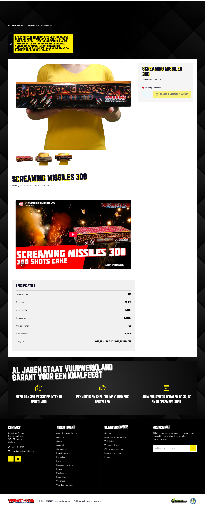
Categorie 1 (61, 445)
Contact (107, 433)
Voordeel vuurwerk (64, 485)
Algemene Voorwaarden (115, 437)
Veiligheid (60, 481)
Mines (59, 469)
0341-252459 (18, 447)
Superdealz (61, 477)
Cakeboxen (61, 437)
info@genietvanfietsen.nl (23, 451)
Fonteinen (60, 461)
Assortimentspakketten (66, 433)
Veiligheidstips (110, 441)
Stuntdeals (61, 473)
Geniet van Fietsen (18, 25)
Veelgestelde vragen (113, 445)
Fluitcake (30, 25)
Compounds (61, 449)
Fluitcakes (60, 457)
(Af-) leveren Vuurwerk (114, 449)
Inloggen (108, 457)
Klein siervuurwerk (64, 465)
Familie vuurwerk (63, 453)
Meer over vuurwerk (113, 453)
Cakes (59, 441)
